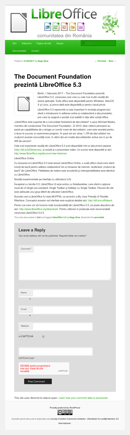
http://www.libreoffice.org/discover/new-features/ (40, 153)
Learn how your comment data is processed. (83, 397)
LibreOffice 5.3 (59, 217)
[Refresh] (43, 336)
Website (25, 325)
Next (112, 60)
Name (26, 293)
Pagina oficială (44, 43)
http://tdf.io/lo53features (28, 149)
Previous (100, 60)
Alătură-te (26, 43)
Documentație (19, 50)
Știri (14, 43)
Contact (35, 50)
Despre (59, 43)
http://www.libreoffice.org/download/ (38, 209)
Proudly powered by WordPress (65, 407)
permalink (99, 217)
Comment (26, 248)
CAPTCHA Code (26, 357)
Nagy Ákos (43, 60)
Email (26, 309)
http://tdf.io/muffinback (100, 200)
